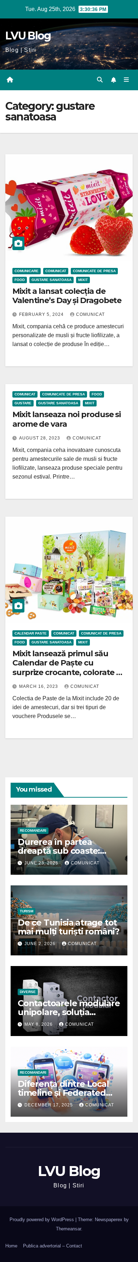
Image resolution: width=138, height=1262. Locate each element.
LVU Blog (28, 35)
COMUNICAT (55, 271)
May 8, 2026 (39, 1024)
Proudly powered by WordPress (42, 1219)
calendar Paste (31, 633)
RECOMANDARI (33, 830)
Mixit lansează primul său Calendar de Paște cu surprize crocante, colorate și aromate (67, 667)
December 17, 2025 (49, 1104)
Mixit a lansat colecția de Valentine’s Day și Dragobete (66, 295)
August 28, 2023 (40, 438)
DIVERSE (28, 992)
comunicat (90, 314)
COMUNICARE (27, 271)
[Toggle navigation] (126, 80)
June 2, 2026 (40, 943)
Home (11, 1245)
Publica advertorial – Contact (52, 1245)
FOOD (20, 280)
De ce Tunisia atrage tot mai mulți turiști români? (68, 927)
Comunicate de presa (94, 271)
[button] (100, 80)
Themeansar (68, 1228)
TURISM (26, 911)
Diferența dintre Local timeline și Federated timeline (63, 1093)
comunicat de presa (101, 633)
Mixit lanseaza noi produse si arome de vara (66, 419)
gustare (23, 403)
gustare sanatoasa (51, 280)
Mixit (83, 280)
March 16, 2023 (39, 686)
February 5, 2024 (42, 314)
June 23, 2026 (42, 863)
